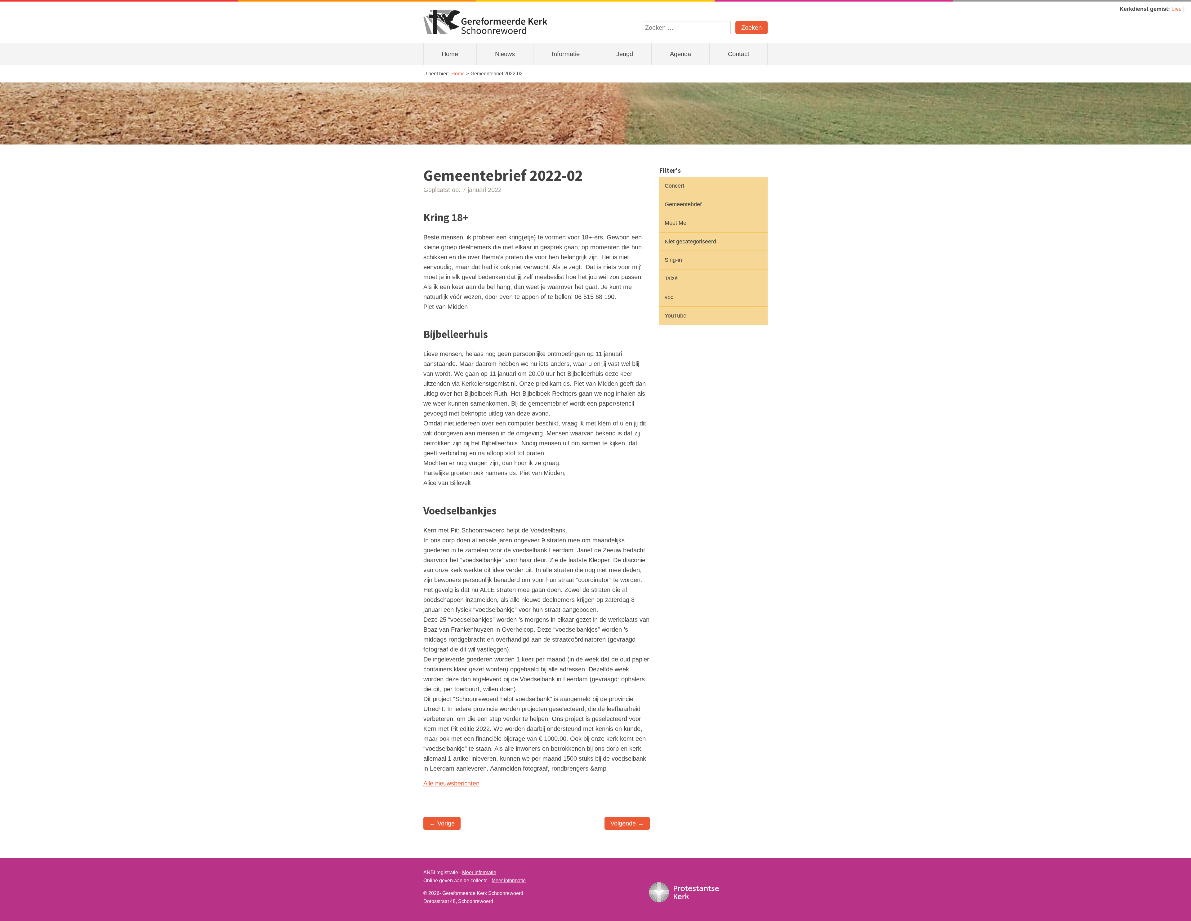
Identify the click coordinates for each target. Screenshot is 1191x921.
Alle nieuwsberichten (451, 783)
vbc (669, 297)
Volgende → (627, 823)
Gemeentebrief (683, 204)
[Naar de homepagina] (485, 21)
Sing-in (673, 260)
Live (1176, 9)
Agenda (680, 54)
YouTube (675, 316)
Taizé (671, 278)
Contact (738, 54)
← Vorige (442, 823)
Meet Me (675, 223)
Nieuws (505, 54)
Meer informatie (479, 872)
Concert (674, 186)
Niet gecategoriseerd (690, 241)
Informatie (566, 54)
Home (450, 54)
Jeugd (624, 54)
